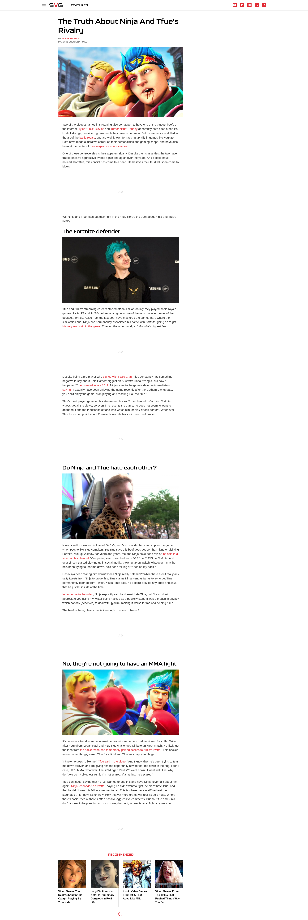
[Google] (257, 6)
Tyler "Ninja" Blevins (91, 129)
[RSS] (264, 6)
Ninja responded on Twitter (88, 786)
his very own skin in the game (81, 326)
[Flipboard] (242, 6)
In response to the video (77, 594)
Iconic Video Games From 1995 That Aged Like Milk (135, 895)
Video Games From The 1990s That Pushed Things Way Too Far (167, 896)
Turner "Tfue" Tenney (124, 129)
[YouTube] (235, 6)
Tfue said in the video (112, 761)
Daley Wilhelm (70, 38)
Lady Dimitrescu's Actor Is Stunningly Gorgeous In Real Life (102, 896)
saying (66, 389)
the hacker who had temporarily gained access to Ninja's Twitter (120, 750)
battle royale (87, 137)
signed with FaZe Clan (117, 376)
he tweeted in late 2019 (93, 385)
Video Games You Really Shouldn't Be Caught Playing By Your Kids (70, 896)
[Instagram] (249, 6)
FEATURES (79, 5)
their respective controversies (108, 146)
